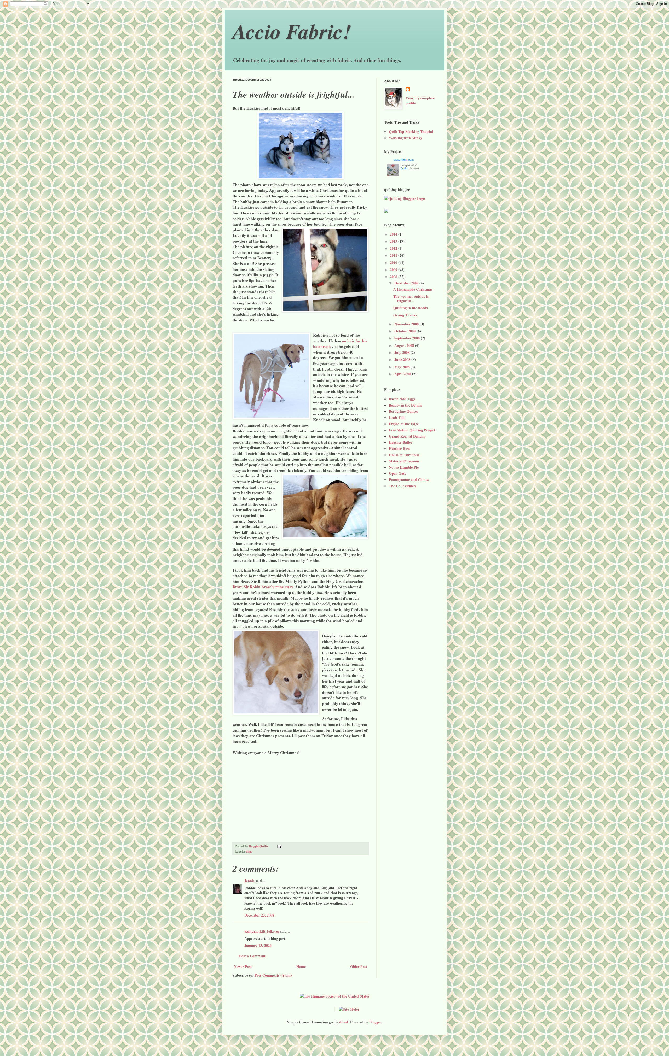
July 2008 (402, 352)
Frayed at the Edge (404, 423)
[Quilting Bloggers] (404, 198)
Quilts (404, 168)
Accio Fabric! (292, 31)
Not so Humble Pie (404, 467)
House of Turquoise (404, 454)
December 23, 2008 (259, 915)
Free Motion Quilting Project (412, 430)
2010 (394, 262)
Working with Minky (405, 137)
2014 (394, 234)
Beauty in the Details (405, 405)
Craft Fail (397, 417)
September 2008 (407, 338)
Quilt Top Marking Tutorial (411, 131)
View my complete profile (420, 100)
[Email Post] (279, 846)
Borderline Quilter (403, 411)
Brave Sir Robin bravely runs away (263, 587)
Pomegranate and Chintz (409, 479)
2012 (394, 248)
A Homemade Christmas (412, 289)
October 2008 (405, 331)
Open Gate (397, 473)
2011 (394, 255)
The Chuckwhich (402, 486)
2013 (394, 241)
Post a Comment (252, 956)
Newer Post (243, 966)
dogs (249, 851)
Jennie (249, 880)
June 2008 (402, 359)
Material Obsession (404, 461)
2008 (394, 276)
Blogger (375, 1022)
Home (301, 966)
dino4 (343, 1022)
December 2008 (406, 283)
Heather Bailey (400, 442)
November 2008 (407, 324)
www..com (404, 159)
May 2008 (402, 366)
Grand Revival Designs (407, 436)
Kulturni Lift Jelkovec (261, 931)
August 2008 (404, 345)
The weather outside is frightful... (411, 298)
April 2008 (403, 374)
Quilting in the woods (410, 307)
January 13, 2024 (258, 945)
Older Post (358, 966)
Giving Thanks (405, 315)
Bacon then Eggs (402, 399)
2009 (394, 269)
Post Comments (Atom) (273, 975)
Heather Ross (399, 448)
